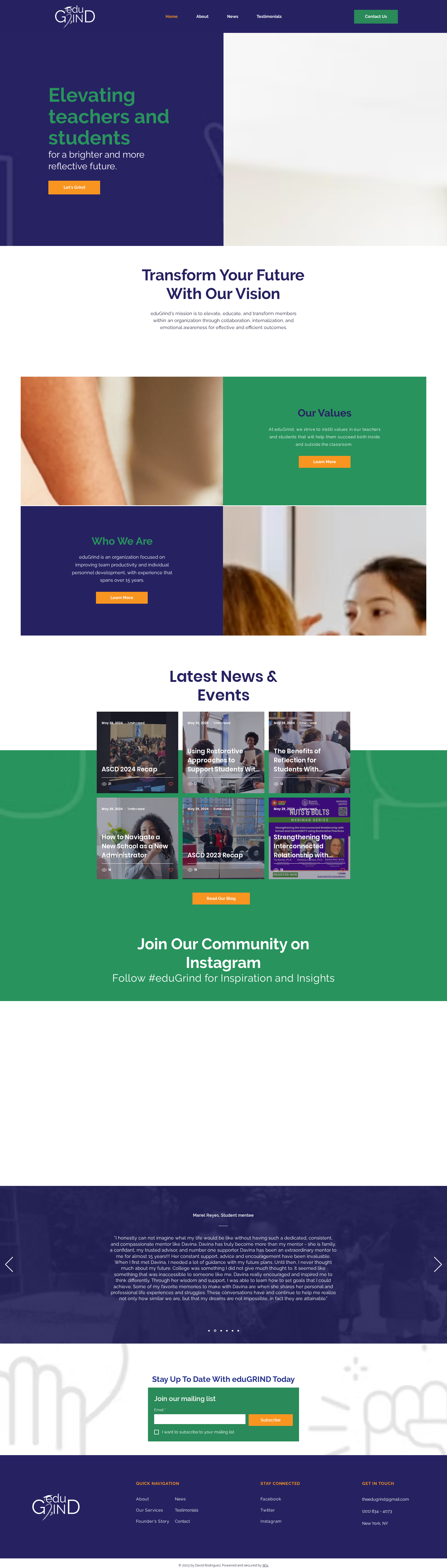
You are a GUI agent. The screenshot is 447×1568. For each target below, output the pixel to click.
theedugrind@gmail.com (385, 1499)
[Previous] (9, 1265)
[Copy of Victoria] (238, 1330)
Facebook (270, 1499)
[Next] (438, 1265)
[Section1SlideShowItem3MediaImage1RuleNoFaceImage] (221, 1331)
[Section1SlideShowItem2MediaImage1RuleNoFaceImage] (214, 1330)
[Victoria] (232, 1330)
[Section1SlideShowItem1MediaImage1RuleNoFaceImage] (209, 1330)
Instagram (271, 1521)
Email (160, 1410)
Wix (265, 1565)
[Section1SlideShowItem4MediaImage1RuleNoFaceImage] (227, 1330)
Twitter (267, 1510)
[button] (325, 462)
